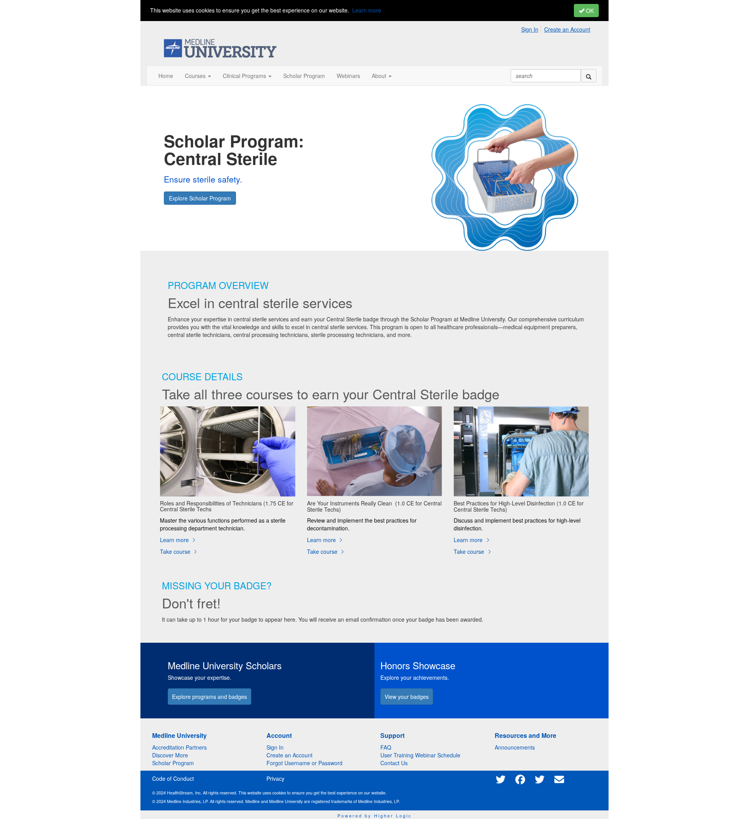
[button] (198, 75)
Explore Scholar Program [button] (200, 198)
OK (589, 10)
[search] (588, 75)
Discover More (170, 755)
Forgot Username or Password (304, 763)
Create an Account (567, 29)
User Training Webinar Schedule (420, 755)
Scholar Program (173, 763)
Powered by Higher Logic (374, 815)
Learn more (366, 10)
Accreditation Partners (179, 747)
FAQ (385, 747)
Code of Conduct (173, 778)
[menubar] (557, 28)
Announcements (515, 747)
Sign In (529, 29)
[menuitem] (531, 28)
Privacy (275, 778)
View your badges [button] (407, 696)
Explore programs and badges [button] (209, 696)
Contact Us (394, 763)
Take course (176, 551)
